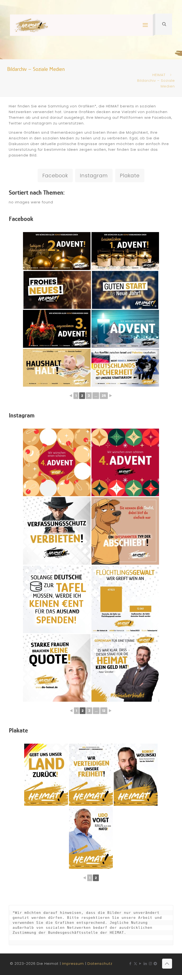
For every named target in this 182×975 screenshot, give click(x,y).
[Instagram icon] (150, 963)
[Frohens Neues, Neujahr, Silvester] (57, 290)
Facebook (55, 175)
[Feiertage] (57, 462)
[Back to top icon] (167, 964)
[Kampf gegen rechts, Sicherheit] (57, 531)
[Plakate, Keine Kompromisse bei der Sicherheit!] (136, 775)
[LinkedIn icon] (145, 963)
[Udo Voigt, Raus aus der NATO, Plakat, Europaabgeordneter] (91, 838)
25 (104, 395)
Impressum (73, 963)
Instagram (94, 175)
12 (103, 710)
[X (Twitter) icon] (135, 963)
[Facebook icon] (130, 963)
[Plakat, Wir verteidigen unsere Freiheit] (91, 775)
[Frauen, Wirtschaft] (57, 668)
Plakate (130, 175)
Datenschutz (99, 963)
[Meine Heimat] (31, 25)
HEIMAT (158, 74)
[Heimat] (125, 531)
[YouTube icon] (140, 963)
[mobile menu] (145, 25)
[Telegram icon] (155, 963)
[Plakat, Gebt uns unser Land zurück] (46, 775)
